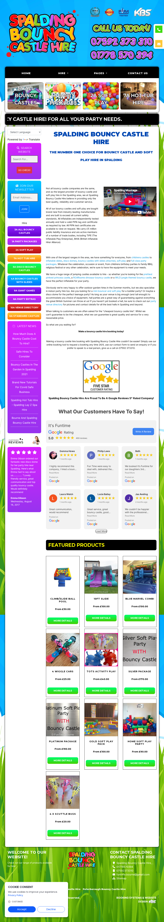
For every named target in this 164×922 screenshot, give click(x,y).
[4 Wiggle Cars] (62, 649)
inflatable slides (54, 260)
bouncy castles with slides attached (96, 260)
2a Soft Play (24, 249)
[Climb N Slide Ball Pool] (62, 577)
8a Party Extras (24, 299)
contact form (120, 344)
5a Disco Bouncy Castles (24, 268)
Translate (34, 139)
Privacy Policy (15, 895)
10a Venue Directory (24, 307)
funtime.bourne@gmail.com (133, 874)
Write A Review (143, 431)
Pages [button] (99, 73)
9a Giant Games (24, 290)
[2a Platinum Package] (62, 719)
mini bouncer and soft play (107, 291)
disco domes (70, 260)
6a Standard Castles (24, 316)
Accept (22, 909)
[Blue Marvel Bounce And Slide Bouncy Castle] (139, 577)
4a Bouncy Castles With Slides (24, 280)
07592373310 (124, 870)
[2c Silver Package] (139, 649)
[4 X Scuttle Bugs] (62, 792)
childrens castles (140, 257)
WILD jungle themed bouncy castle (133, 277)
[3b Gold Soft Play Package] (101, 719)
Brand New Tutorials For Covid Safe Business (24, 387)
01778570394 (124, 866)
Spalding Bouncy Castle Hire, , (134, 863)
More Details (63, 620)
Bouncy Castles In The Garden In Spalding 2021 (24, 369)
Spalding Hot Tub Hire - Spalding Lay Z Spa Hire (24, 404)
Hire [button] (62, 73)
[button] (63, 472)
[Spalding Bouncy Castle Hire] (42, 33)
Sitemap (121, 878)
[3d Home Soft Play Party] (139, 719)
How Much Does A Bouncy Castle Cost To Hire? (24, 338)
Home (33, 73)
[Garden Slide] (101, 577)
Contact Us (138, 73)
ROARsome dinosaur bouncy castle (91, 277)
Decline (51, 909)
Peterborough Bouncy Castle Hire (104, 889)
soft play (121, 260)
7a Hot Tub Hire (24, 258)
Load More (101, 531)
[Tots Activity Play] (101, 649)
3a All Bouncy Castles (24, 231)
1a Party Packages (24, 241)
